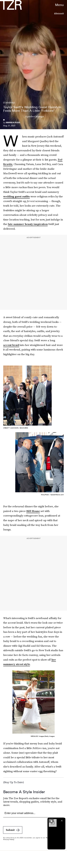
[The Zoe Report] (11, 5)
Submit (10, 830)
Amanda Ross (13, 122)
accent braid (11, 345)
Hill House (33, 511)
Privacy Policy (8, 839)
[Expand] (51, 821)
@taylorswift (59, 13)
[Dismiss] (61, 821)
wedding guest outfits (16, 196)
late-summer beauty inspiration (28, 224)
